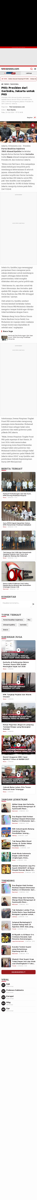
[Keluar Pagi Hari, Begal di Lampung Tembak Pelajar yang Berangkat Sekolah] (18, 712)
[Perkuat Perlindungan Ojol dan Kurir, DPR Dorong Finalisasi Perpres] (4, 337)
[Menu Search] (31, 68)
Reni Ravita (11, 110)
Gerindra (29, 154)
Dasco (9, 157)
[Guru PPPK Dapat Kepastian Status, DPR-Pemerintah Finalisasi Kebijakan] (18, 511)
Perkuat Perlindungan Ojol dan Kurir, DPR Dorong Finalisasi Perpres (20, 337)
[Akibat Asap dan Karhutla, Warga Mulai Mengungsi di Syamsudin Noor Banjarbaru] (6, 807)
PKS (4, 151)
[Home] (10, 68)
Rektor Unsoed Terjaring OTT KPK (19, 78)
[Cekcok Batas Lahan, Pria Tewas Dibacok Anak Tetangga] (18, 775)
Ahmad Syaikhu (14, 151)
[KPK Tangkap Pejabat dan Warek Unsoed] (18, 682)
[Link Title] (2, 84)
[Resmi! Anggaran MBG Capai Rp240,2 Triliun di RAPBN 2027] (18, 745)
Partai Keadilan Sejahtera (13, 149)
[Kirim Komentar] (33, 604)
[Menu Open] (35, 68)
